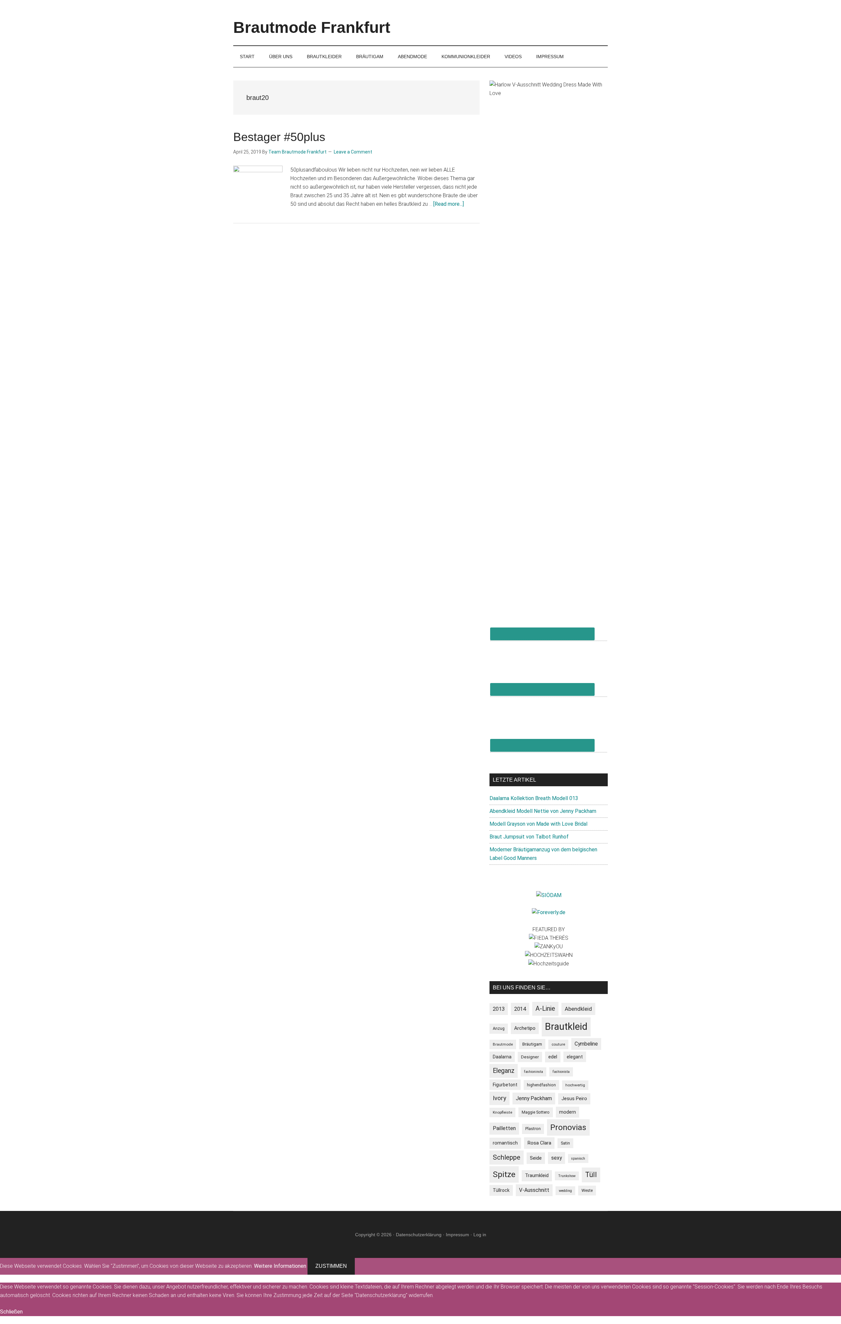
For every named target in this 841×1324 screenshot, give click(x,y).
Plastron (533, 1128)
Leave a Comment (353, 151)
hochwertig (575, 1085)
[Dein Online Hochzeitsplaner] (548, 912)
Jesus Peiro (574, 1098)
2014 (520, 1009)
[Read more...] (448, 204)
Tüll (591, 1174)
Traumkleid (537, 1175)
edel (552, 1057)
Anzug (499, 1028)
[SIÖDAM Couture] (548, 895)
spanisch (578, 1158)
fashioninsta (533, 1072)
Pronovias (568, 1127)
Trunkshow (567, 1176)
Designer (530, 1056)
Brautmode (503, 1044)
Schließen (11, 1312)
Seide (536, 1158)
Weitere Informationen (280, 1266)
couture (558, 1044)
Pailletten (504, 1128)
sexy (556, 1158)
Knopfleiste (502, 1112)
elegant (575, 1056)
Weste (587, 1190)
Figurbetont (505, 1084)
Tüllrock (501, 1190)
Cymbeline (586, 1044)
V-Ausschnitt (534, 1190)
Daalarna (502, 1056)
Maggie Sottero (536, 1112)
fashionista (561, 1072)
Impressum (457, 1234)
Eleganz (503, 1071)
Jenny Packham (534, 1098)
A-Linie (545, 1008)
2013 (499, 1009)
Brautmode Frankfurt (311, 27)
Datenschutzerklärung (419, 1234)
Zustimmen (331, 1266)
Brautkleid (566, 1026)
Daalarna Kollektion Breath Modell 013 (533, 798)
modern (567, 1112)
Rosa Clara (539, 1143)
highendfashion (541, 1084)
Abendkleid (578, 1009)
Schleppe (506, 1157)
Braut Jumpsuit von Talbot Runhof (529, 837)
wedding (565, 1191)
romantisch (505, 1143)
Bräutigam (532, 1044)
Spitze (504, 1174)
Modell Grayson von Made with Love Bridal (538, 824)
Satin (565, 1143)
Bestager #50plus (279, 137)
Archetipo (524, 1028)
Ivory (499, 1098)
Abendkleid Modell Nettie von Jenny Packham (542, 811)
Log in (479, 1234)
